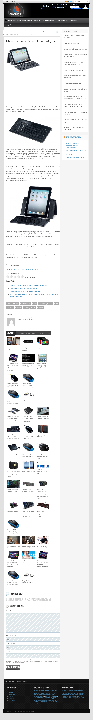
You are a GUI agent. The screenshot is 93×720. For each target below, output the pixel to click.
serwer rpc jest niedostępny (47, 693)
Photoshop (12, 698)
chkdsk (36, 690)
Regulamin (18, 681)
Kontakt (25, 681)
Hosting (11, 696)
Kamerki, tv (64, 25)
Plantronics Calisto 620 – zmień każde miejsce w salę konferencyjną (27, 419)
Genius (50, 303)
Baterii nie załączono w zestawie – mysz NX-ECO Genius (13, 385)
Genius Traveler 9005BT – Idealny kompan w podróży (28, 285)
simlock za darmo (53, 701)
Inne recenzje (55, 25)
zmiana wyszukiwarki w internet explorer (73, 693)
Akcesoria (47, 25)
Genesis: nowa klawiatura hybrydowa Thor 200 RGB (28, 491)
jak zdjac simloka (71, 696)
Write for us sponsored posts (72, 83)
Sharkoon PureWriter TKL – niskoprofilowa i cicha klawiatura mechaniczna (28, 514)
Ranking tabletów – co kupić (13, 546)
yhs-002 (51, 698)
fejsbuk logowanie (52, 700)
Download (72, 25)
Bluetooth (42, 303)
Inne (14, 20)
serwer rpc (44, 701)
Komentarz (9, 611)
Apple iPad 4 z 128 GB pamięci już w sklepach (28, 473)
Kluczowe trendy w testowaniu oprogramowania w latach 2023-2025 (75, 98)
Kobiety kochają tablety (26, 561)
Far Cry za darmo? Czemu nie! (73, 70)
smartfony (37, 20)
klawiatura (10, 307)
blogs (10, 20)
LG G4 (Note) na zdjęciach (12, 347)
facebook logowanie (44, 697)
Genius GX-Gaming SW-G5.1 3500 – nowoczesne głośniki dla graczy (13, 437)
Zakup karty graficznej (72, 143)
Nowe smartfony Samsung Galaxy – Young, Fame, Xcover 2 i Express (43, 366)
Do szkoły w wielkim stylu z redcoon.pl (42, 546)
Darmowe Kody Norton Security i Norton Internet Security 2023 (74, 105)
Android (16, 303)
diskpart (36, 697)
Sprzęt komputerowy (48, 20)
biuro (35, 303)
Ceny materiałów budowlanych (75, 157)
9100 (9, 303)
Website (8, 651)
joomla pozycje (79, 694)
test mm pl (54, 696)
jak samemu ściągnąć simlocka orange (72, 690)
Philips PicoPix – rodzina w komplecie (23, 288)
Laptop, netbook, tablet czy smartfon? (28, 546)
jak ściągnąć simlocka (45, 694)
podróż (27, 307)
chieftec (64, 696)
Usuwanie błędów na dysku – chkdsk (75, 49)
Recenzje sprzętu (9, 1)
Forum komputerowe (82, 25)
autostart (41, 696)
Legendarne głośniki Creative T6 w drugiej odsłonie (43, 418)
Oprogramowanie (27, 20)
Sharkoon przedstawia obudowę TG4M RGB (74, 128)
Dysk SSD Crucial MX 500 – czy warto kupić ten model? (75, 121)
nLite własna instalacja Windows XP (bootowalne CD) (75, 77)
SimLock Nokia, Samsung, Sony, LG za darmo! (75, 37)
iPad (57, 303)
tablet (33, 307)
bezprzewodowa (26, 303)
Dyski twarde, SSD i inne (36, 25)
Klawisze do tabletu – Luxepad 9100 (26, 269)
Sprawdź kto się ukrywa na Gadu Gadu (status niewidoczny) (74, 63)
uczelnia (41, 307)
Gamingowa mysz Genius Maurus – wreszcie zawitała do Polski (42, 455)
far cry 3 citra (38, 703)
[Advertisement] (25, 88)
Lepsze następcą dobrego (41, 435)
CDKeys (11, 692)
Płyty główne (9, 25)
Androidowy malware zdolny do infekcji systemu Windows (28, 365)
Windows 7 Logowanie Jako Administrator (72, 696)
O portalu (11, 681)
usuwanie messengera (68, 694)
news (19, 20)
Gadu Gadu (12, 694)
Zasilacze (24, 25)
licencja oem (45, 698)
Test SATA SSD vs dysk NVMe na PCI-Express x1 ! (75, 113)
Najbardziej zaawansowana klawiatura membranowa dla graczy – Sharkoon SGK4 (42, 494)
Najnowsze (75, 31)
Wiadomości (73, 20)
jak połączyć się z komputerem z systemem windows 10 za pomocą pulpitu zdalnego (45, 692)
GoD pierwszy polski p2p (71, 43)
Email (7, 643)
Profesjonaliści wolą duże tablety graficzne (25, 291)
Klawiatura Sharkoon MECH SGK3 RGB (13, 512)
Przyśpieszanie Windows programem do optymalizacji (75, 56)
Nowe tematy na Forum (73, 137)
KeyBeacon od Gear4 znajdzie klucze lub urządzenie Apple (13, 418)
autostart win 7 (71, 698)
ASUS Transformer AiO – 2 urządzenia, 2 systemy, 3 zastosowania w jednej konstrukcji (13, 367)
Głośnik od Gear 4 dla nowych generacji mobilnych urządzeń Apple (13, 474)
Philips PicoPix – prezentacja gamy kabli (42, 471)
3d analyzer (37, 701)
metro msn (48, 696)
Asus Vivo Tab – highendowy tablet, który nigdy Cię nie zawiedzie (12, 563)
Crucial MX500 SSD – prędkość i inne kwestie (75, 90)
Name (8, 635)
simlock (36, 694)
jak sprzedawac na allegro (45, 699)
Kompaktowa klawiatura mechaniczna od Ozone (41, 514)
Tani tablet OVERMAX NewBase (43, 347)
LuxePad (19, 307)
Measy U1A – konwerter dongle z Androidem (27, 348)
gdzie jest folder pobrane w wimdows (72, 692)
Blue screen (69, 154)
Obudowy (17, 25)
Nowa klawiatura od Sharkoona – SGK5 (12, 490)
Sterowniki (12, 700)
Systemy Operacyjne (62, 20)
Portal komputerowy (31, 32)
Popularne (66, 31)
